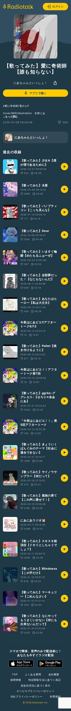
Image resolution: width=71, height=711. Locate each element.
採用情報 (15, 679)
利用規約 (55, 696)
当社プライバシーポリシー (26, 696)
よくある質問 (33, 674)
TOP (14, 674)
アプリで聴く (38, 93)
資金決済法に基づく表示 (35, 685)
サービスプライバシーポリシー (35, 691)
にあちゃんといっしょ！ (30, 83)
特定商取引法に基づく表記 (44, 679)
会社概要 (53, 674)
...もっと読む (10, 116)
